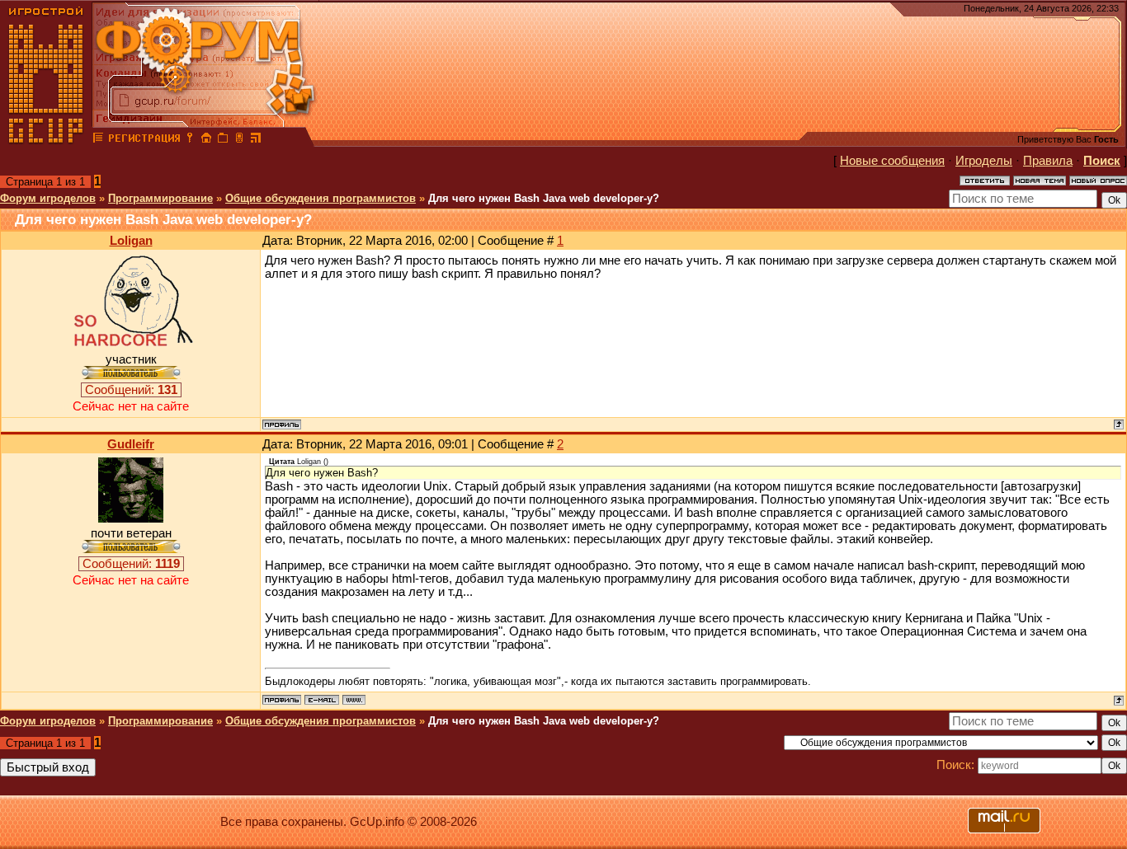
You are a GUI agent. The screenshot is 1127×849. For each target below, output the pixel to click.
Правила (1048, 160)
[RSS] (256, 140)
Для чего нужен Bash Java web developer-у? (543, 198)
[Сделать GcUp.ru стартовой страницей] (206, 140)
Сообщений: (131, 389)
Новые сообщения (892, 160)
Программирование (160, 198)
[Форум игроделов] (98, 140)
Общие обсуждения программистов (320, 198)
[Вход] (190, 140)
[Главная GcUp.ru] (46, 140)
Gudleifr (130, 444)
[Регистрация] (144, 140)
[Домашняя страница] (353, 700)
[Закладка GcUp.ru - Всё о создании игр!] (223, 140)
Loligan (131, 240)
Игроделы (983, 160)
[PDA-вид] (239, 140)
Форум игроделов (48, 198)
